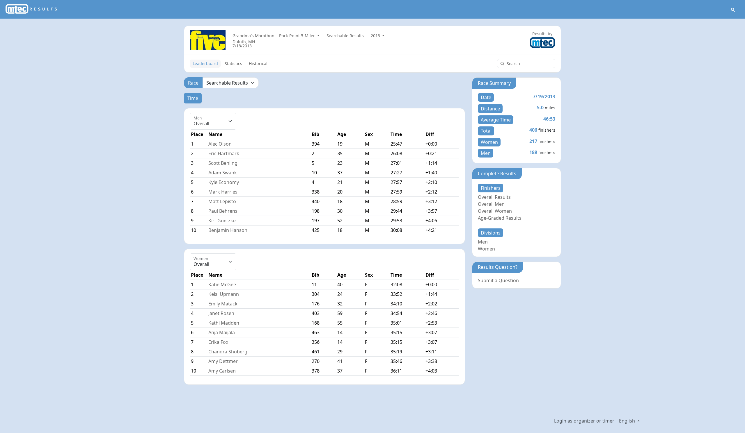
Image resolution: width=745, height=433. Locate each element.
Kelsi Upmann (223, 294)
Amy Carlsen (222, 371)
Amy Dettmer (223, 361)
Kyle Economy (223, 182)
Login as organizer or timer (584, 421)
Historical (258, 63)
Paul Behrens (222, 211)
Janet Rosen (221, 313)
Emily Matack (222, 303)
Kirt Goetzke (222, 220)
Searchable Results (345, 35)
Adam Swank (222, 172)
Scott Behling (222, 163)
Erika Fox (218, 342)
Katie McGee (222, 284)
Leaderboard (205, 63)
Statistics (233, 63)
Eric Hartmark (223, 153)
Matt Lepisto (222, 201)
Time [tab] (192, 98)
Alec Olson (220, 144)
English (627, 421)
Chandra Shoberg (227, 351)
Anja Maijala (221, 332)
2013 (376, 35)
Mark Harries (222, 192)
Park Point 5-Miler (297, 35)
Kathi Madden (223, 323)
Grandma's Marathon (253, 35)
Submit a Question (498, 280)
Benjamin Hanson (227, 230)
